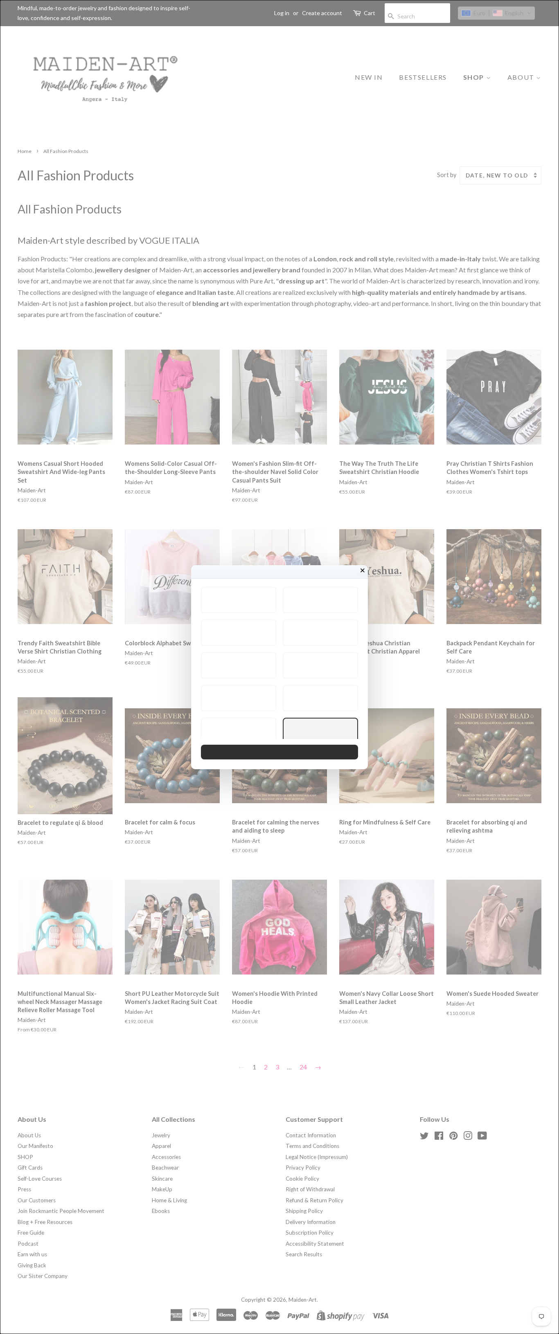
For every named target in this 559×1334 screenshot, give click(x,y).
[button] (238, 600)
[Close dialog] (363, 570)
